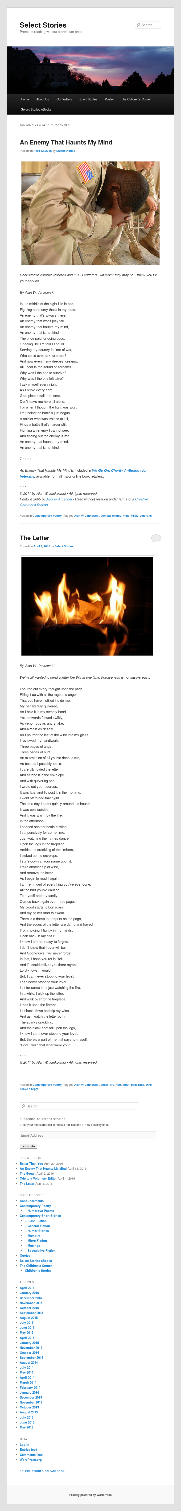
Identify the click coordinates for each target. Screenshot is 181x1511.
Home (25, 99)
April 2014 (27, 1377)
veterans (146, 515)
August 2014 (29, 1362)
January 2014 (29, 1392)
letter (126, 1084)
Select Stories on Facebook (42, 1471)
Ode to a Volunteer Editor (38, 1178)
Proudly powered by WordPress (90, 1495)
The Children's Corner (36, 1265)
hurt (118, 1084)
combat (106, 515)
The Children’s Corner (136, 99)
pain (134, 1084)
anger (104, 1084)
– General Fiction (37, 1225)
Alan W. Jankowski (86, 515)
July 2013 (26, 1417)
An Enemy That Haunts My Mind (66, 142)
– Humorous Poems (39, 1210)
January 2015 (29, 1342)
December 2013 (31, 1397)
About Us (42, 99)
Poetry (109, 99)
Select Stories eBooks (36, 109)
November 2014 (31, 1347)
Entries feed (28, 1449)
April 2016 (27, 1287)
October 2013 (29, 1407)
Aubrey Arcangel (59, 498)
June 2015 (27, 1327)
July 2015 (26, 1322)
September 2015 (31, 1312)
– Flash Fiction (36, 1220)
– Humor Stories (37, 1230)
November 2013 (31, 1402)
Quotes (25, 1255)
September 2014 (31, 1357)
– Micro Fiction (36, 1240)
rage (141, 1084)
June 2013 (27, 1422)
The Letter (34, 537)
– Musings (32, 1245)
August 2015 (29, 1317)
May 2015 (26, 1332)
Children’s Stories (38, 1270)
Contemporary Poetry (47, 515)
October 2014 (29, 1352)
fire (112, 1084)
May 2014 (26, 1372)
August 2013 (29, 1412)
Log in (24, 1444)
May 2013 (26, 1427)
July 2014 (26, 1367)
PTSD (134, 515)
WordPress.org (31, 1459)
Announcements (32, 1200)
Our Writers (64, 99)
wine (149, 1084)
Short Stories (88, 99)
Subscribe (28, 1146)
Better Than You (31, 1163)
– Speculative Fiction (40, 1250)
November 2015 (31, 1302)
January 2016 (29, 1292)
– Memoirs (32, 1235)
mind (126, 515)
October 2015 (29, 1307)
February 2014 (30, 1387)
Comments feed (31, 1454)
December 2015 (31, 1298)
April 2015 (27, 1337)
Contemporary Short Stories (40, 1215)
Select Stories (43, 25)
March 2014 (28, 1382)
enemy (116, 515)
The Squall (28, 1173)
